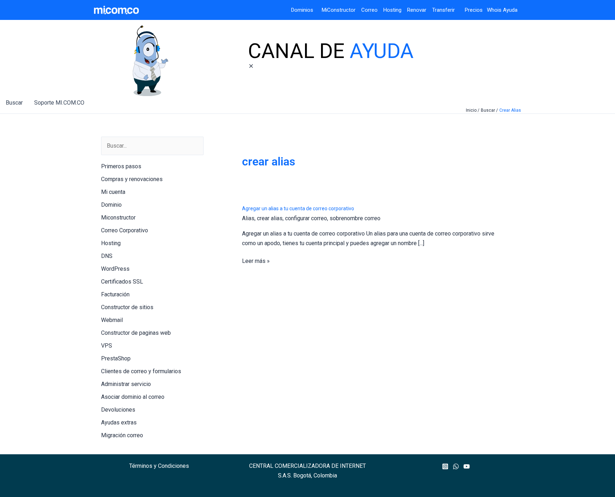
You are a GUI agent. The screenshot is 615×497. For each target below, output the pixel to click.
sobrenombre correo (355, 218)
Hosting (395, 10)
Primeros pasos (121, 166)
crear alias (270, 218)
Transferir (444, 10)
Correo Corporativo (124, 230)
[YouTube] (466, 466)
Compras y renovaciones (132, 179)
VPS (106, 345)
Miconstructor (118, 217)
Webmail (112, 320)
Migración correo (122, 435)
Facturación (115, 294)
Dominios (303, 10)
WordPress (115, 268)
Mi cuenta (113, 192)
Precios (469, 10)
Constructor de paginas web (136, 332)
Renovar (416, 10)
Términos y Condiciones (159, 465)
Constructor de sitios (127, 307)
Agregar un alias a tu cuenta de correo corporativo (298, 208)
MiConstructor (341, 10)
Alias (248, 218)
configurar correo (306, 218)
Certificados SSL (122, 281)
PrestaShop (116, 358)
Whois (492, 10)
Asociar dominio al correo (132, 396)
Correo (369, 10)
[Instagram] (445, 466)
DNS (106, 256)
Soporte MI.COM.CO (59, 102)
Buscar (14, 102)
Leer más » (256, 261)
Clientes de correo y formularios (141, 371)
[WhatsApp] (456, 466)
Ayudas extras (119, 422)
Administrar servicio (126, 384)
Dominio (111, 204)
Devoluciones (118, 409)
